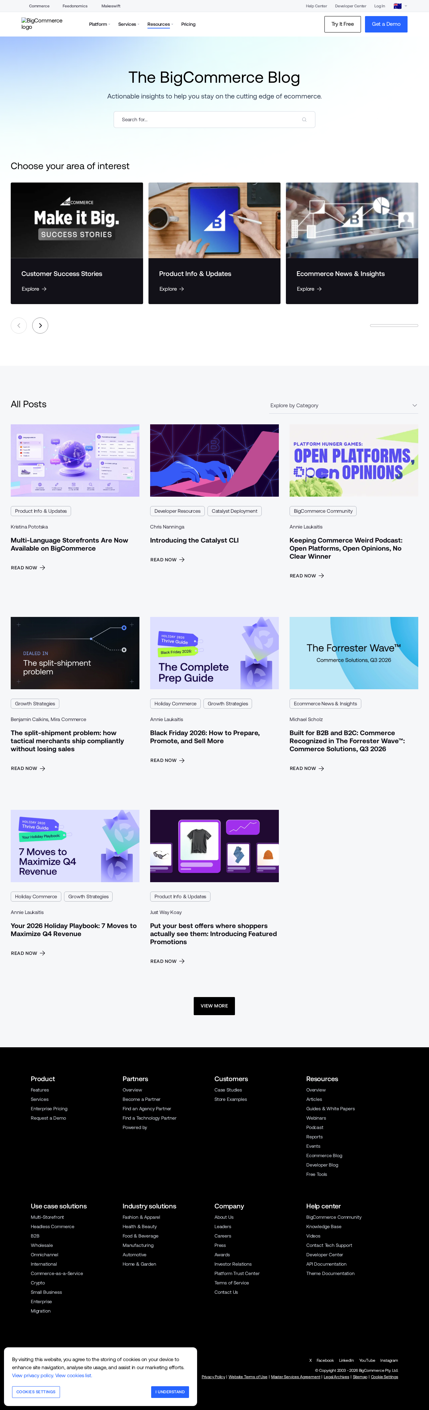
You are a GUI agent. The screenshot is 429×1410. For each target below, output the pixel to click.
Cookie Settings (384, 1376)
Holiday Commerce (175, 703)
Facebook (325, 1360)
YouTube (367, 1360)
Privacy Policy (213, 1376)
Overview (132, 1089)
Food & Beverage (140, 1236)
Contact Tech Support (329, 1245)
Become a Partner (142, 1099)
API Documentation (326, 1264)
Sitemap (360, 1376)
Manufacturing (138, 1245)
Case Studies (228, 1089)
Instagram (389, 1360)
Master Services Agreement (295, 1376)
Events (313, 1146)
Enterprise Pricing (49, 1108)
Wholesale (42, 1245)
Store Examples (230, 1099)
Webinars (316, 1118)
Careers (222, 1236)
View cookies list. (73, 1375)
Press (220, 1245)
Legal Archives (336, 1376)
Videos (313, 1236)
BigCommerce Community (323, 511)
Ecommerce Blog (324, 1155)
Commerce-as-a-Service (57, 1273)
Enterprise (41, 1301)
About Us (224, 1217)
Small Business (46, 1292)
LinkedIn (346, 1360)
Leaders (222, 1226)
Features (40, 1089)
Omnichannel (44, 1254)
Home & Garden (139, 1264)
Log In (379, 6)
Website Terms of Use (248, 1376)
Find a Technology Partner (150, 1118)
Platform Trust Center (236, 1273)
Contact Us (226, 1292)
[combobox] (214, 120)
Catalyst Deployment (234, 511)
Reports (314, 1136)
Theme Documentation (330, 1273)
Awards (222, 1254)
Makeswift (111, 6)
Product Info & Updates (41, 511)
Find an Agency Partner (147, 1108)
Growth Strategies (35, 703)
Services (40, 1099)
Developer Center (350, 6)
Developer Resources (177, 511)
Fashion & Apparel (141, 1217)
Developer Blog (322, 1165)
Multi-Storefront (47, 1217)
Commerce (39, 6)
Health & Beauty (140, 1226)
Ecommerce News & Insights (325, 703)
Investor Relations (233, 1264)
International (44, 1264)
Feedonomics (75, 6)
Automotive (134, 1254)
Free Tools (316, 1174)
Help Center (316, 6)
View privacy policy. (33, 1375)
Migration (41, 1311)
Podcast (314, 1127)
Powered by (135, 1127)
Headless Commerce (52, 1226)
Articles (314, 1099)
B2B (35, 1236)
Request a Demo (48, 1118)
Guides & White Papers (330, 1108)
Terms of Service (231, 1282)
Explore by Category (294, 405)
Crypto (38, 1282)
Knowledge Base (324, 1226)
